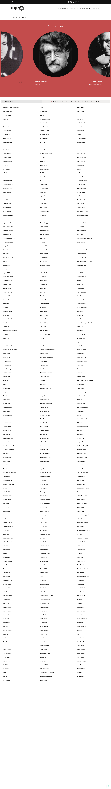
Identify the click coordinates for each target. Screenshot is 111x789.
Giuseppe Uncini (44, 645)
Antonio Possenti (7, 542)
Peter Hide (79, 373)
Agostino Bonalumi (8, 184)
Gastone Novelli (44, 495)
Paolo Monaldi (43, 465)
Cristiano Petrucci (8, 526)
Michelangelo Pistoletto (83, 530)
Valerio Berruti (81, 161)
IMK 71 (4, 384)
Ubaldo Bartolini (7, 153)
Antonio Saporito (7, 580)
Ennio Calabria (7, 211)
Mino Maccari (43, 419)
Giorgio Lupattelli (7, 415)
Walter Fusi (80, 326)
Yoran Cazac (80, 234)
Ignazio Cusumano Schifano (84, 261)
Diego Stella (6, 618)
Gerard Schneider (81, 588)
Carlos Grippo (6, 357)
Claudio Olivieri (7, 499)
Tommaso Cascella (8, 230)
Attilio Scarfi (80, 584)
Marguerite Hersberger (46, 373)
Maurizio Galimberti (45, 330)
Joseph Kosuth (44, 396)
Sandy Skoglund (44, 603)
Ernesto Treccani (44, 642)
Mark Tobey (6, 634)
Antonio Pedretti (81, 519)
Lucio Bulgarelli (7, 207)
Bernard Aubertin (81, 138)
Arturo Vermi (80, 657)
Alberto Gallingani (45, 334)
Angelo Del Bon (7, 273)
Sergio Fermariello (82, 307)
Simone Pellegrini (7, 522)
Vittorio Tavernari (81, 626)
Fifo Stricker (6, 622)
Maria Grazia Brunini (82, 200)
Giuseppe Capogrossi (82, 215)
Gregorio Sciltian (7, 595)
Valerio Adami (80, 111)
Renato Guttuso (7, 365)
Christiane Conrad (82, 250)
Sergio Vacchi (80, 645)
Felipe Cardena (7, 219)
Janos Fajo (6, 307)
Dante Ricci (80, 553)
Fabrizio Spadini (7, 611)
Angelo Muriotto (7, 480)
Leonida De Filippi (81, 265)
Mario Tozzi (6, 642)
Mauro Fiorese (44, 315)
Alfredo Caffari (81, 207)
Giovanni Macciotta (82, 419)
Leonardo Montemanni (83, 469)
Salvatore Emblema (8, 300)
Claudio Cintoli (7, 250)
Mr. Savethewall (7, 584)
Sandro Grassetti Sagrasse (47, 349)
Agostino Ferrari (7, 311)
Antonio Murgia (81, 476)
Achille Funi (43, 326)
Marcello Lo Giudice (82, 407)
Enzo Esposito (80, 300)
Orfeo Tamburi (44, 626)
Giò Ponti (42, 538)
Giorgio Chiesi (6, 246)
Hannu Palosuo (7, 515)
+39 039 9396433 (83, 2)
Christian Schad (7, 588)
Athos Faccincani (44, 303)
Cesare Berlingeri (7, 161)
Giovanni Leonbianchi (46, 403)
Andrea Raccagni (44, 545)
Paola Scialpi (80, 592)
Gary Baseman (81, 153)
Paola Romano (81, 561)
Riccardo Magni (7, 423)
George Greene (44, 353)
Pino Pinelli (6, 530)
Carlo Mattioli (43, 446)
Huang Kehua (80, 388)
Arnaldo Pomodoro (8, 538)
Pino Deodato (43, 276)
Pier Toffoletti (43, 634)
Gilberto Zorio (43, 680)
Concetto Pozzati (44, 542)
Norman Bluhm (44, 177)
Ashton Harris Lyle (45, 415)
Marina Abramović (8, 111)
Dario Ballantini (7, 146)
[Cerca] (99, 8)
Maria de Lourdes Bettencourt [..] (12, 107)
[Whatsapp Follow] (74, 2)
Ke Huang (42, 380)
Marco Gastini (6, 338)
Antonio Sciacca (44, 592)
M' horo (79, 415)
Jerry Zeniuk (6, 680)
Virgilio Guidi (43, 361)
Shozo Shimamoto (45, 599)
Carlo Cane (43, 215)
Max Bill (42, 173)
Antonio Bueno (7, 203)
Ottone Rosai (43, 565)
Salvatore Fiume (44, 319)
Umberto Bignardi (7, 173)
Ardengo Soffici (7, 607)
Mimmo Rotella (44, 569)
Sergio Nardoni (44, 484)
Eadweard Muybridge (8, 484)
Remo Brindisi (6, 200)
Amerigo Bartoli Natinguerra (84, 150)
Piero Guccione (7, 361)
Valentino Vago (7, 649)
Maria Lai (79, 399)
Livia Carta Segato (8, 226)
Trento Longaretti (44, 411)
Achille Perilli (43, 522)
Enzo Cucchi (43, 261)
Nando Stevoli (43, 618)
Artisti (76, 8)
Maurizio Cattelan (44, 234)
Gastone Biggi (81, 169)
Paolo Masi (6, 442)
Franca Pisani (43, 530)
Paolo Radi (79, 545)
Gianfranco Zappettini (46, 676)
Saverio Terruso (44, 630)
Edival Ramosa (44, 549)
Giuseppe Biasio (44, 169)
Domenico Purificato (82, 542)
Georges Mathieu (81, 442)
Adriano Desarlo (7, 280)
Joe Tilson (79, 630)
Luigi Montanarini (44, 469)
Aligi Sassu (43, 580)
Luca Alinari (80, 119)
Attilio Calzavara (44, 211)
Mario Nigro (43, 492)
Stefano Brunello (44, 200)
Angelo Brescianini (45, 196)
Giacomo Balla (81, 142)
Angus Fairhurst (81, 303)
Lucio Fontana (81, 319)
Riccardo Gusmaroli (82, 361)
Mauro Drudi (43, 292)
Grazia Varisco (81, 653)
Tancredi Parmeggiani (83, 515)
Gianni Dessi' (43, 280)
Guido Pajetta (6, 511)
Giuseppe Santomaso (82, 576)
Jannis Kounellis (81, 396)
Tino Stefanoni (81, 615)
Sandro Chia (43, 242)
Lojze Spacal (80, 607)
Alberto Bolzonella (82, 180)
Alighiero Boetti (81, 177)
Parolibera (5, 519)
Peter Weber (80, 665)
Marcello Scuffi (81, 595)
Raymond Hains (44, 365)
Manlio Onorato (81, 499)
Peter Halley (80, 365)
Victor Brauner (81, 192)
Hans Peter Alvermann (46, 123)
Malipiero (79, 423)
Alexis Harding (7, 369)
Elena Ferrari (43, 311)
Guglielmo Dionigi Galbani (10, 330)
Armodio (79, 134)
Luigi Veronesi (6, 661)
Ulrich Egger (80, 296)
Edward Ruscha (44, 572)
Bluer (4, 177)
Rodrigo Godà (80, 346)
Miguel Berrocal (44, 161)
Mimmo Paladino (44, 511)
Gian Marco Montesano (9, 472)
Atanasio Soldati (44, 607)
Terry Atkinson (44, 138)
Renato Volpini (44, 665)
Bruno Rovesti (6, 572)
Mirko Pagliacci (81, 507)
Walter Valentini (81, 649)
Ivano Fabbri (6, 303)
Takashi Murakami (45, 476)
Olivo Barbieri (6, 150)
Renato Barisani (44, 150)
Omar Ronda (6, 565)
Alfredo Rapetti (81, 549)
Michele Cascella (44, 230)
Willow (4, 672)
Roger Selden (6, 599)
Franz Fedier (43, 307)
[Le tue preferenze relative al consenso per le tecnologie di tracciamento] (108, 786)
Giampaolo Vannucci (45, 653)
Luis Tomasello (7, 638)
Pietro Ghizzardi (7, 346)
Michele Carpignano (45, 223)
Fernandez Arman (44, 134)
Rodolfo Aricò (6, 134)
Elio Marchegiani (7, 430)
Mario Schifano (44, 588)
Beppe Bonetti (81, 184)
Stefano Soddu (81, 603)
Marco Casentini (81, 230)
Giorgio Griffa (80, 353)
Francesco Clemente (45, 250)
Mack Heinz (80, 369)
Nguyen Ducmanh (81, 292)
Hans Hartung (43, 369)
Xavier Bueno (43, 203)
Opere (71, 8)
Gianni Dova (43, 288)
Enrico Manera (44, 426)
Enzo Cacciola (44, 207)
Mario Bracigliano (81, 188)
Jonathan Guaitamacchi (46, 357)
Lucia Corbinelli (44, 253)
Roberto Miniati (81, 461)
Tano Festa (80, 311)
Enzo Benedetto (81, 157)
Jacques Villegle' (81, 661)
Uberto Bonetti (44, 184)
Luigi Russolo (80, 572)
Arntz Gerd (6, 342)
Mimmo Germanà (44, 342)
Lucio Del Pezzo (81, 273)
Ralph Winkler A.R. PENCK (47, 672)
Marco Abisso (80, 107)
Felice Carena (43, 219)
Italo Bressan (80, 196)
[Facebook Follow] (69, 2)
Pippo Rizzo (80, 557)
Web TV (95, 8)
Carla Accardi (43, 111)
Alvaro (4, 123)
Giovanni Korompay (82, 392)
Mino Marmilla (6, 434)
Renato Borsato (44, 188)
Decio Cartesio (44, 226)
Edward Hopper (81, 376)
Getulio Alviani (81, 123)
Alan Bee (42, 157)
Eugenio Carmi (7, 223)
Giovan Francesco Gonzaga (10, 349)
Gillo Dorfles (80, 284)
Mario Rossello (81, 565)
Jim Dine (79, 280)
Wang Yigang (6, 676)
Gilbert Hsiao (6, 380)
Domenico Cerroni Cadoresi (84, 238)
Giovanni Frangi (44, 323)
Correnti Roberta (7, 561)
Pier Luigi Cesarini (8, 242)
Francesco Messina (45, 453)
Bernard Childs (44, 246)
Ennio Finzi (6, 315)
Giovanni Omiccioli (45, 499)
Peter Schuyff (6, 592)
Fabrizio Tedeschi (7, 630)
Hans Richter (6, 557)
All (51, 101)
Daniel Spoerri (43, 611)
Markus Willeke (81, 668)
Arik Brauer (43, 192)
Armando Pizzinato (45, 534)
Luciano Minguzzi (44, 461)
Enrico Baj (42, 142)
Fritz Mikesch (6, 461)
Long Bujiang (80, 203)
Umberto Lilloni (44, 407)
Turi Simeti (79, 599)
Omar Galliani (80, 330)
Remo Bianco (80, 165)
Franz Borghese (7, 188)
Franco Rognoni (44, 561)
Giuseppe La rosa (44, 399)
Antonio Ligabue (7, 407)
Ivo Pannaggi (43, 515)
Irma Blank (79, 173)
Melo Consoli (6, 253)
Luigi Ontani (6, 503)
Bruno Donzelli (7, 284)
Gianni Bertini (43, 165)
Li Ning (78, 492)
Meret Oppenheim (82, 503)
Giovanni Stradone (82, 618)
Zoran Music (43, 480)
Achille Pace (43, 507)
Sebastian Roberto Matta (10, 446)
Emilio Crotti (6, 261)
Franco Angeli (80, 127)
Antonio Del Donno (45, 273)
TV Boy (5, 645)
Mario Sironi (6, 603)
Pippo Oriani (6, 507)
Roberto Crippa (44, 257)
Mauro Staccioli (81, 611)
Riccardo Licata (81, 403)
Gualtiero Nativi (81, 484)
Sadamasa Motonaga (82, 472)
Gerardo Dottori (7, 288)
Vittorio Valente (44, 649)
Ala (77, 115)
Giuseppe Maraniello (82, 426)
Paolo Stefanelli (44, 615)
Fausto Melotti (44, 449)
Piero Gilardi (43, 346)
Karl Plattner (80, 534)
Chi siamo (82, 8)
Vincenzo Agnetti (7, 115)
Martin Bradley (7, 192)
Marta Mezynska (81, 453)
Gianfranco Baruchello (46, 153)
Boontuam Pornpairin (82, 538)
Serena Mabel (6, 419)
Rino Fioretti (80, 315)
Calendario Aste (63, 8)
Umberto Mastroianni (45, 442)
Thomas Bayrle (7, 157)
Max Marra (80, 434)
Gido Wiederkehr (44, 668)
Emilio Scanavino (44, 584)
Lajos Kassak (6, 388)
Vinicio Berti (6, 165)
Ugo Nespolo (43, 488)
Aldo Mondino (80, 465)
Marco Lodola (6, 411)
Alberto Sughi (43, 622)
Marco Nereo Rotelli (82, 569)
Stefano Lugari (81, 411)
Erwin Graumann (81, 349)
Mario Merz (6, 453)
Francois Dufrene (7, 296)
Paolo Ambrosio (44, 127)
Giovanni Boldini (7, 180)
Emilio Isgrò (43, 384)
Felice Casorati (7, 234)
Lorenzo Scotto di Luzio (46, 595)
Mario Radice (6, 549)
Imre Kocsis (43, 392)
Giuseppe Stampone (8, 615)
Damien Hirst (6, 376)
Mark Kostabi (6, 396)
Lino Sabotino (6, 576)
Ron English (43, 300)
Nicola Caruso (80, 226)
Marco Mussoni (81, 480)
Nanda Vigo (43, 661)
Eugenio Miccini (7, 457)
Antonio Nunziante (82, 495)
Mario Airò (42, 115)
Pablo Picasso (43, 526)
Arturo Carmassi (81, 219)
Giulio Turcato (80, 642)
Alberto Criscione (81, 257)
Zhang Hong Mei (44, 376)
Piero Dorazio (43, 284)
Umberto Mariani (44, 430)
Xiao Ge (42, 338)
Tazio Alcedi (6, 119)
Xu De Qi (42, 107)
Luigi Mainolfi (43, 423)
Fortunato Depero (81, 276)
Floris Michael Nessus (83, 488)
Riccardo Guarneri (82, 357)
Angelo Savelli (80, 580)
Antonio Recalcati (45, 553)
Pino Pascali (43, 519)
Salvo (41, 576)
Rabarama (5, 545)
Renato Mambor (7, 426)
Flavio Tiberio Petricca (83, 522)
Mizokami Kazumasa (45, 388)
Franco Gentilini (81, 338)
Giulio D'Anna (6, 265)
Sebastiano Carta (81, 223)
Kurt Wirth (79, 672)
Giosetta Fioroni (7, 319)
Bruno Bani (80, 146)
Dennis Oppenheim (45, 503)
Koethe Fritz (6, 326)
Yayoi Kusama (6, 399)
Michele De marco (44, 269)
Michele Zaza (80, 676)
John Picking (80, 526)
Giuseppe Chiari (81, 242)
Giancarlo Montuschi (45, 472)
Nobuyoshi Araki (44, 130)
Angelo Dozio (80, 288)
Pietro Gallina (6, 334)
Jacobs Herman (7, 373)
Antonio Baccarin (7, 142)
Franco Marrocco (44, 438)
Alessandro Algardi (45, 119)
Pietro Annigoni (7, 130)
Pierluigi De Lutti (7, 269)
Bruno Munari (6, 476)
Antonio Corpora (81, 253)
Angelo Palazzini (81, 511)
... (100, 101)
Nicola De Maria (81, 269)
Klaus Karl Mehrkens (8, 449)
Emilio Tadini (6, 626)
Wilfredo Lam (6, 403)
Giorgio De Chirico (45, 265)
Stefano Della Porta (8, 276)
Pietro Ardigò (80, 130)
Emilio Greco (6, 353)
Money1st (5, 469)
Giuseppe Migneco (82, 457)
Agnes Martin (80, 438)
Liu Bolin (42, 180)
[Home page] (17, 8)
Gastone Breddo (7, 196)
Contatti (88, 8)
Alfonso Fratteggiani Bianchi (84, 323)
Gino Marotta (43, 434)
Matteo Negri (6, 488)
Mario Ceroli (43, 238)
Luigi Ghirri (80, 342)
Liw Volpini (6, 665)
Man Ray (5, 553)
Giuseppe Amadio (7, 127)
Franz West (6, 668)
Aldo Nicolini (6, 492)
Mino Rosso (6, 569)
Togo (78, 634)
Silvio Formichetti (7, 323)
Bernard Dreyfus (7, 292)
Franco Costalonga (8, 257)
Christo (79, 246)
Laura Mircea (6, 465)
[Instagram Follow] (71, 2)
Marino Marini (80, 430)
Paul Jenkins (80, 384)
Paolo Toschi (80, 638)
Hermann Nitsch (7, 495)
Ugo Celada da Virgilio (9, 238)
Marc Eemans (43, 296)
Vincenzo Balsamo (45, 146)
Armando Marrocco (8, 438)
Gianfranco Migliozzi (45, 457)
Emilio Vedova (43, 657)
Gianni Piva (6, 534)
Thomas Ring (43, 557)
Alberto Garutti (81, 334)
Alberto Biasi (6, 169)
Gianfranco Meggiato (82, 446)
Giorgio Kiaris (6, 392)
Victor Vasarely (7, 657)
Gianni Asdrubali (7, 138)
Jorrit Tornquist (44, 638)
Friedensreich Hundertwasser (85, 380)
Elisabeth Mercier (81, 449)
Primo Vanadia (7, 653)
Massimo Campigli (8, 215)
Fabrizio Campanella (82, 211)
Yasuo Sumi (80, 622)
